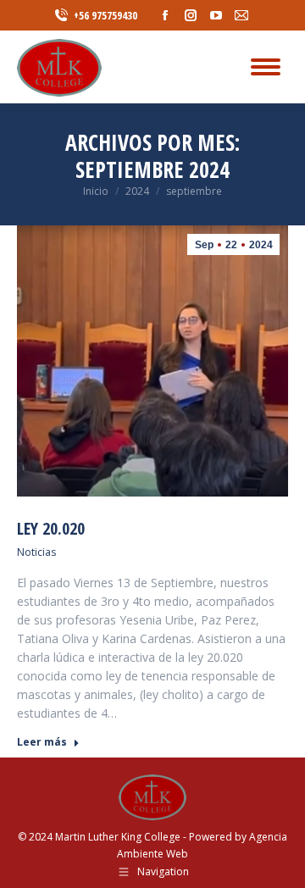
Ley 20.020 (51, 528)
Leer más (42, 742)
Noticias (36, 552)
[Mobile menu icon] (265, 67)
